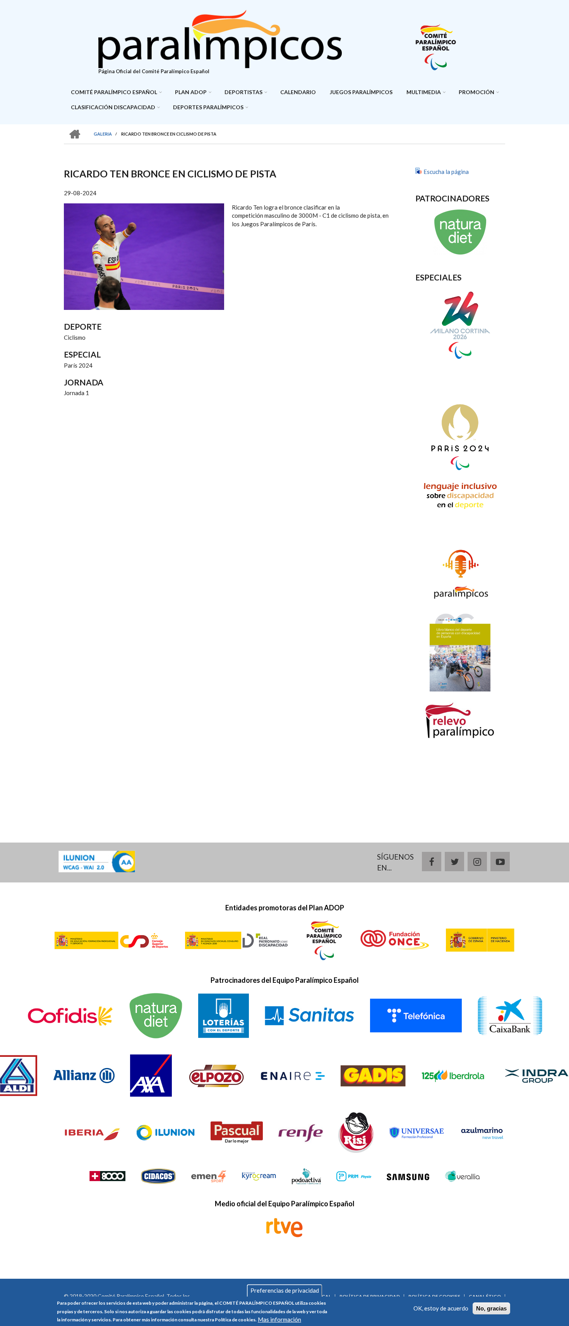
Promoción (476, 92)
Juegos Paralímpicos (361, 92)
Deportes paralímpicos (208, 107)
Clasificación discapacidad (113, 107)
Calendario (298, 92)
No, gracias (491, 1308)
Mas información (279, 1319)
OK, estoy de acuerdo (440, 1308)
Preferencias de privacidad (284, 1290)
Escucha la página (446, 171)
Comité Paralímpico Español (114, 92)
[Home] (220, 37)
